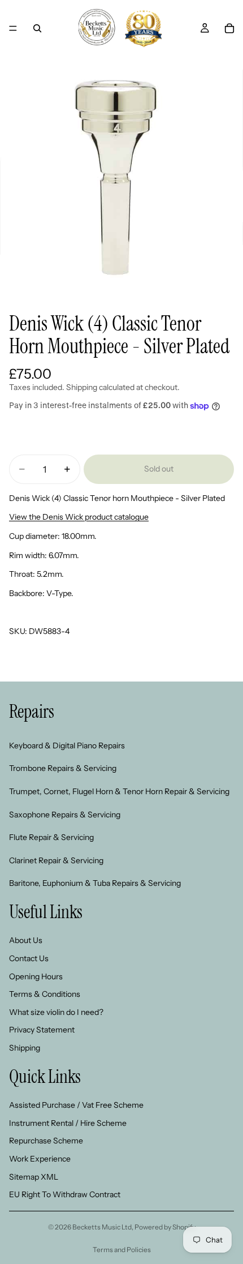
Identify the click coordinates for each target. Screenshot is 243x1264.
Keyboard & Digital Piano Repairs (67, 745)
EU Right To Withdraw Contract (64, 1194)
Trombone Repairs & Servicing (62, 768)
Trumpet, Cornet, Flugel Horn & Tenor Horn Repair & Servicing (119, 791)
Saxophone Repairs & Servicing (64, 814)
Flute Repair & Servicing (51, 837)
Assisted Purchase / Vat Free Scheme (76, 1105)
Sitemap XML (33, 1176)
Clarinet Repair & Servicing (56, 860)
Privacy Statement (42, 1030)
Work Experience (40, 1159)
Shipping (24, 1048)
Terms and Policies (122, 1249)
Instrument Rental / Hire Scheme (68, 1123)
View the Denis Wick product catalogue (79, 517)
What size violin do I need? (56, 1012)
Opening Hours (36, 976)
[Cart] (229, 28)
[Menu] (13, 28)
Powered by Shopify (165, 1227)
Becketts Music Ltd (102, 1227)
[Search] (37, 28)
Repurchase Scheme (46, 1141)
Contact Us (29, 958)
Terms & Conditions (44, 994)
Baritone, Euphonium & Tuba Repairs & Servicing (95, 883)
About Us (25, 940)
